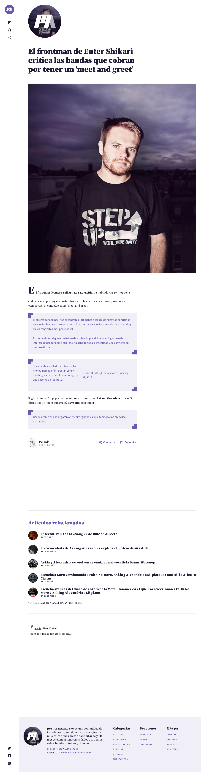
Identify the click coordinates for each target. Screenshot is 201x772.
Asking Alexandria (52, 603)
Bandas (144, 739)
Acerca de (146, 734)
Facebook (172, 739)
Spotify (171, 744)
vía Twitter (116, 292)
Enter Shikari (73, 603)
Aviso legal (71, 749)
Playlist (118, 749)
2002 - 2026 (55, 749)
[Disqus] (82, 662)
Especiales (119, 739)
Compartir (109, 442)
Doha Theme (84, 752)
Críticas (118, 754)
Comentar (131, 442)
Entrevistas (120, 759)
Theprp (52, 398)
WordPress (67, 752)
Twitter (172, 734)
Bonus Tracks (121, 744)
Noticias (118, 734)
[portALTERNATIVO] (9, 9)
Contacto (146, 744)
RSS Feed (172, 749)
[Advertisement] (112, 479)
